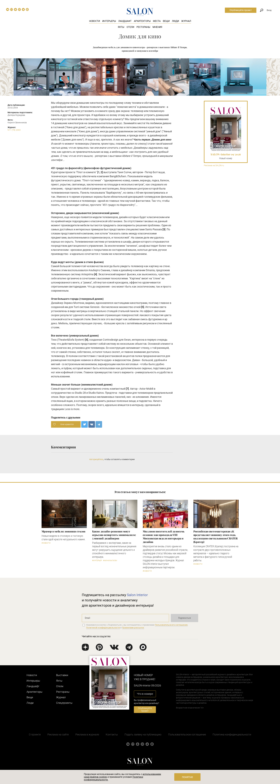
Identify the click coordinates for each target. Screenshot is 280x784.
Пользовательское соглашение (187, 734)
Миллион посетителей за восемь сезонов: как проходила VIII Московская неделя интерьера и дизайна (163, 537)
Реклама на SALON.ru (214, 165)
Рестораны (143, 27)
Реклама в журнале (87, 734)
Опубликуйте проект (241, 10)
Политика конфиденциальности (232, 734)
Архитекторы (142, 21)
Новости (94, 21)
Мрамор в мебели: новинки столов (63, 531)
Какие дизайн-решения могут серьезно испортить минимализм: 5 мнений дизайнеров (114, 535)
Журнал (186, 21)
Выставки (62, 675)
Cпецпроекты (64, 702)
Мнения (157, 27)
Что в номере (145, 693)
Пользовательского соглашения (171, 625)
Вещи (166, 21)
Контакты (112, 734)
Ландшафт (125, 21)
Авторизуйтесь (96, 459)
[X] (84, 424)
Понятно (187, 777)
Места (157, 21)
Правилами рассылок (133, 627)
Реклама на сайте (58, 734)
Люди (175, 21)
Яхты (121, 27)
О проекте (35, 734)
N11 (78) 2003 (14, 130)
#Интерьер (97, 560)
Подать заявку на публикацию (143, 734)
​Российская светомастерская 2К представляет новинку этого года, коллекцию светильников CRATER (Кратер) (215, 537)
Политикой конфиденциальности (103, 627)
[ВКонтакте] (91, 424)
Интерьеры (109, 21)
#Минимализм (110, 560)
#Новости (46, 543)
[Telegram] (99, 424)
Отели (130, 27)
